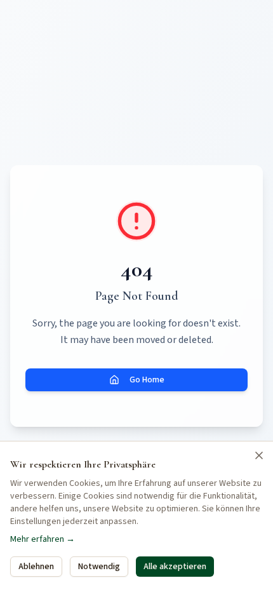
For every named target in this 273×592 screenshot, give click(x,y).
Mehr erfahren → (42, 539)
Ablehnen (36, 566)
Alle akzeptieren (174, 566)
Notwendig (99, 566)
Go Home (147, 379)
